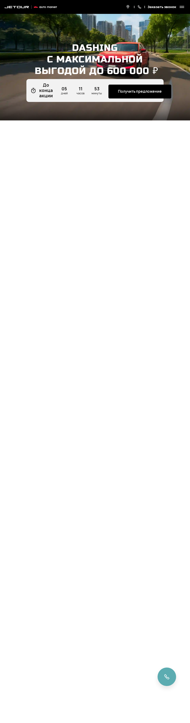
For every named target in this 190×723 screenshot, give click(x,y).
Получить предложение (140, 91)
